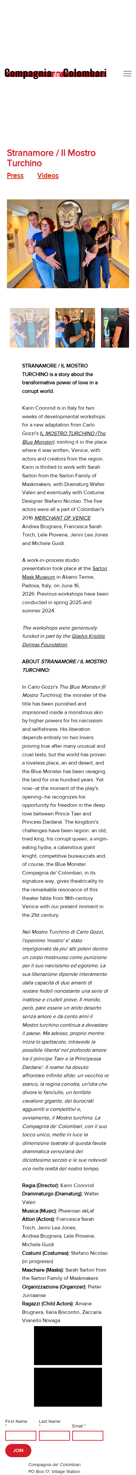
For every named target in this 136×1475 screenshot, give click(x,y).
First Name (16, 1421)
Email (77, 1426)
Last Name (49, 1421)
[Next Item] (118, 244)
